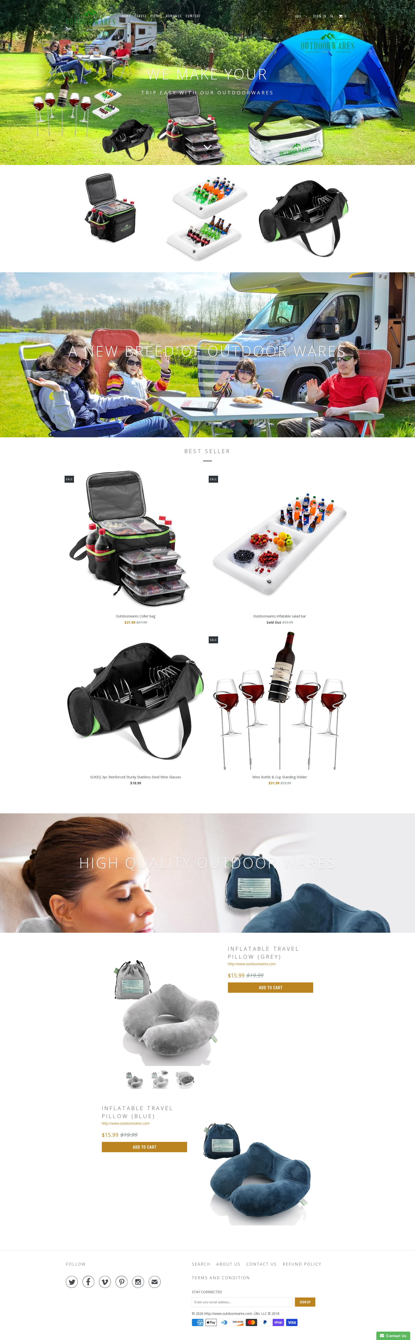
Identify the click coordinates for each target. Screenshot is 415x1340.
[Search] (332, 16)
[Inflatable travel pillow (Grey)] (162, 1005)
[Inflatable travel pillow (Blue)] (252, 1164)
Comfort (193, 16)
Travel (140, 16)
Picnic (156, 16)
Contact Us (261, 1264)
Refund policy (302, 1264)
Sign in (320, 16)
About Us (228, 1264)
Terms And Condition (221, 1277)
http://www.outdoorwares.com (252, 964)
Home (126, 16)
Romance (174, 16)
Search (201, 1264)
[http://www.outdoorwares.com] (90, 18)
